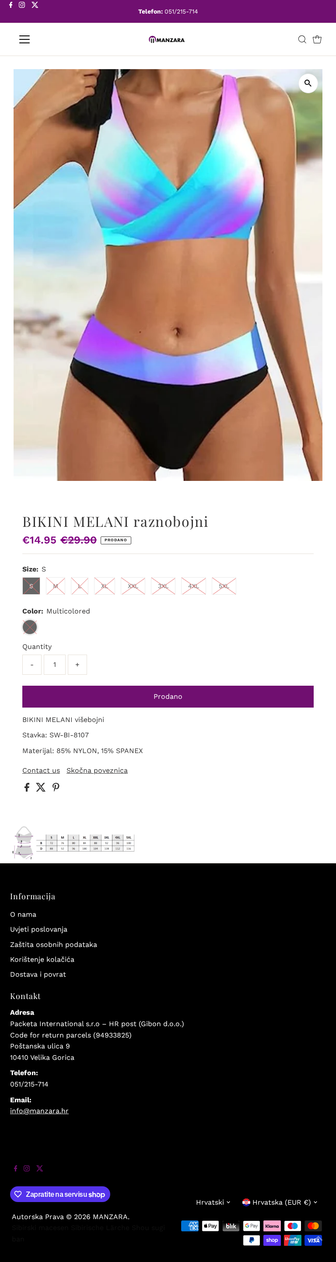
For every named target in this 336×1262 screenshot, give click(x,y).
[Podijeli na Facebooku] (28, 789)
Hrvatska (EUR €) (281, 1202)
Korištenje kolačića (42, 959)
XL (104, 585)
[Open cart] (317, 39)
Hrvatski (210, 1202)
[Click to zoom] (308, 83)
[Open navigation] (50, 39)
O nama (23, 914)
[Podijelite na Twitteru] (42, 789)
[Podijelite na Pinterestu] (56, 789)
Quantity (37, 646)
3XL (163, 585)
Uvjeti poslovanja (38, 929)
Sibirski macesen (40, 1227)
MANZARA (110, 1217)
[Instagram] (22, 12)
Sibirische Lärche (100, 1227)
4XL (193, 585)
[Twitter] (35, 12)
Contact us (41, 770)
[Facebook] (11, 12)
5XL (224, 585)
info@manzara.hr (39, 1111)
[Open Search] (302, 39)
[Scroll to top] (318, 1244)
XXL (133, 585)
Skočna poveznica (97, 770)
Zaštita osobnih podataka (53, 944)
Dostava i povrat (38, 974)
